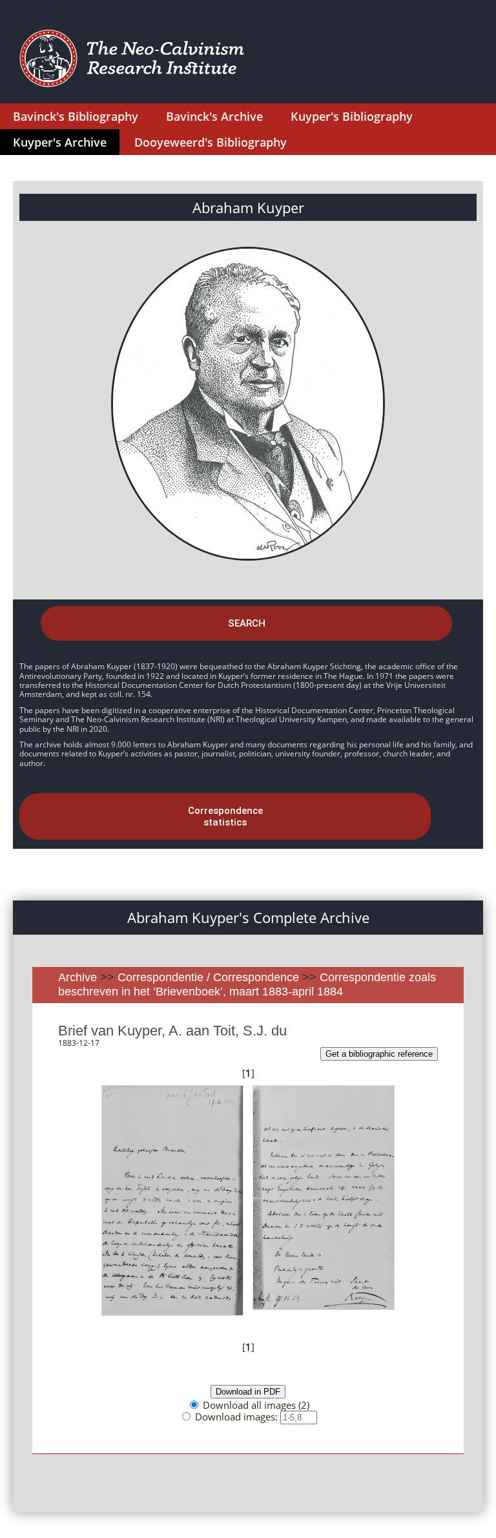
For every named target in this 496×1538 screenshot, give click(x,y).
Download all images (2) (256, 1404)
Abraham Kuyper (248, 207)
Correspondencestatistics (225, 816)
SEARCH (246, 623)
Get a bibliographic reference (379, 1054)
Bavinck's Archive (214, 116)
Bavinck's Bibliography (75, 116)
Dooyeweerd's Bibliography (210, 142)
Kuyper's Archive (60, 142)
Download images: (237, 1416)
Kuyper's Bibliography (352, 116)
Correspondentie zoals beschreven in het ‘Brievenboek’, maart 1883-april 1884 (247, 984)
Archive (77, 977)
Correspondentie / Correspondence (208, 977)
